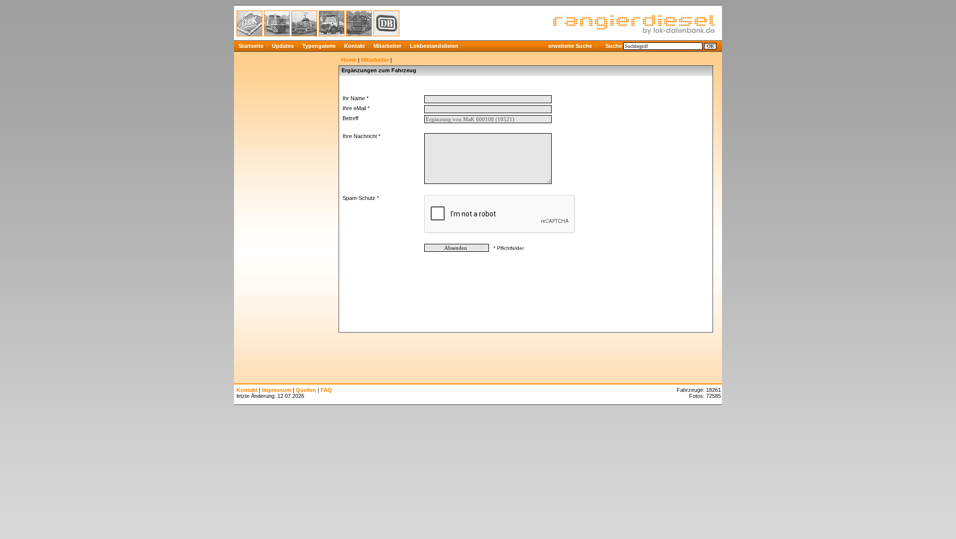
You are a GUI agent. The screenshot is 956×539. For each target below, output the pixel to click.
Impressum (276, 390)
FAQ (326, 390)
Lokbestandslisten (434, 46)
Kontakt (354, 46)
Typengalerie (319, 46)
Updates (283, 46)
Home (349, 60)
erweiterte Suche (570, 46)
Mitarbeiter (387, 46)
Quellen (306, 390)
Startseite (251, 46)
